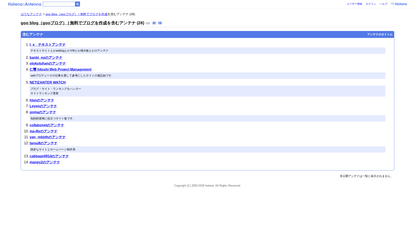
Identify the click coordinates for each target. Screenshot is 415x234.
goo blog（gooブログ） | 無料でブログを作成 (76, 14)
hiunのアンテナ (42, 100)
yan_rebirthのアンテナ (48, 137)
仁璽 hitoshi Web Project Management (60, 69)
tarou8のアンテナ (43, 143)
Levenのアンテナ (43, 106)
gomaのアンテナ (43, 112)
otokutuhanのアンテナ (48, 63)
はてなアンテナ (31, 14)
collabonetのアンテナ (47, 125)
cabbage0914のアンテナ (49, 156)
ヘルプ (383, 3)
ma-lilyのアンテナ (43, 131)
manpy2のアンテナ (45, 162)
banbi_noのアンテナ (46, 57)
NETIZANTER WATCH (48, 82)
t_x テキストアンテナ (48, 44)
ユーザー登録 (354, 3)
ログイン (371, 3)
